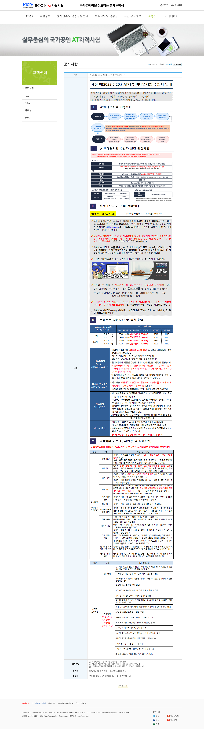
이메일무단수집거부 (65, 703)
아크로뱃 (173, 720)
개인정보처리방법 (39, 703)
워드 (157, 720)
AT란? (29, 16)
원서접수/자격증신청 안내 (72, 16)
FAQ (27, 96)
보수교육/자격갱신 (106, 16)
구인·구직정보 (132, 16)
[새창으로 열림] (177, 64)
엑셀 (157, 724)
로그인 (165, 5)
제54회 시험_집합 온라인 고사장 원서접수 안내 (107, 671)
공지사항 (29, 88)
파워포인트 (174, 716)
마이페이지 (171, 16)
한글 (157, 716)
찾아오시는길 (81, 703)
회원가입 (178, 5)
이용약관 (51, 703)
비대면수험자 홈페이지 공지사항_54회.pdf (108, 662)
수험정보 (45, 16)
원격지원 (25, 703)
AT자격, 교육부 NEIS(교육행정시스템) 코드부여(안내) (110, 676)
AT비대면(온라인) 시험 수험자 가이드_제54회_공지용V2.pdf (115, 664)
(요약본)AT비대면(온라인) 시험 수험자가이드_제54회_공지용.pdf (117, 666)
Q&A (27, 103)
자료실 (28, 110)
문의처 (28, 118)
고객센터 (153, 16)
